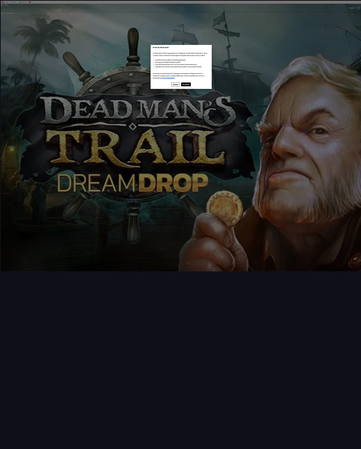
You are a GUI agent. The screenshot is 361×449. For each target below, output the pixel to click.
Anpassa (175, 84)
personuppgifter (169, 78)
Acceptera (186, 84)
